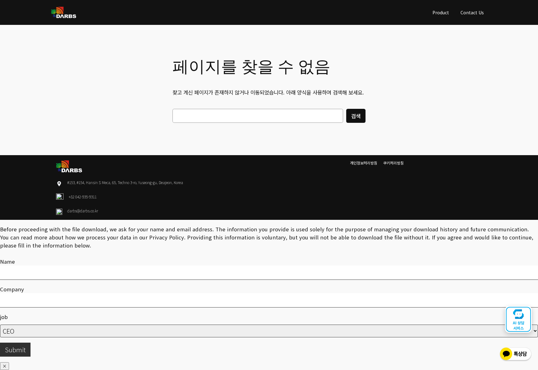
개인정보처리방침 (363, 162)
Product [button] (440, 12)
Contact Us (472, 12)
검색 (356, 116)
